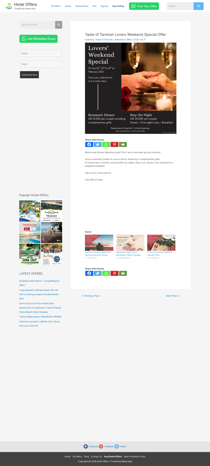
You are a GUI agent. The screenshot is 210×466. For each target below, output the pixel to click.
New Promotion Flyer (134, 456)
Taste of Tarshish (104, 39)
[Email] (123, 144)
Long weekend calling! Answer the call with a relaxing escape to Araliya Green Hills (39, 294)
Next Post (173, 296)
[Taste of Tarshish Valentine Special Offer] (161, 243)
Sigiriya (104, 6)
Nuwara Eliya (81, 6)
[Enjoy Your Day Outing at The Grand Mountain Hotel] (29, 211)
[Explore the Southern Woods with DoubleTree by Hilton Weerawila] (51, 211)
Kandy (68, 6)
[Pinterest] (114, 144)
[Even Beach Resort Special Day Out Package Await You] (29, 254)
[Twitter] (98, 144)
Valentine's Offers (123, 39)
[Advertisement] (40, 140)
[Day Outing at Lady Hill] (51, 254)
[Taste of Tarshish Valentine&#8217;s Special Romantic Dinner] (99, 243)
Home (68, 456)
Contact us (96, 456)
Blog (86, 456)
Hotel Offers (25, 4)
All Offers (56, 6)
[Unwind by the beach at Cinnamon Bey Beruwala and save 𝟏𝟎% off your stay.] (51, 232)
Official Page (96, 179)
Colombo (89, 39)
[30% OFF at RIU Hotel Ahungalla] (29, 232)
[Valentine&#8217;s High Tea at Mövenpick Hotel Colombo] (130, 243)
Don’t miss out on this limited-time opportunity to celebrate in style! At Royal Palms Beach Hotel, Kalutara (40, 307)
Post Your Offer (147, 6)
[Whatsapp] (106, 144)
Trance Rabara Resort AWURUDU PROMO (40, 316)
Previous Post (90, 296)
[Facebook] (89, 144)
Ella (94, 6)
